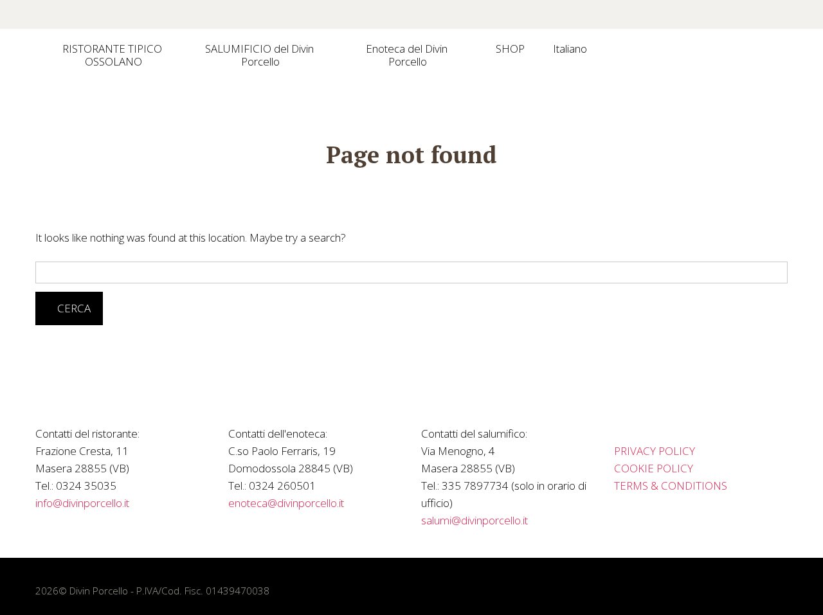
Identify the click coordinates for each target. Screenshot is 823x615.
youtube (733, 14)
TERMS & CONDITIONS (670, 485)
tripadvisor (704, 14)
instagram (676, 14)
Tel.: (44, 485)
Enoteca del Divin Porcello (408, 55)
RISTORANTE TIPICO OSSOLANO (113, 55)
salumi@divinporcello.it (474, 520)
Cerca (74, 308)
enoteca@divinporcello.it (286, 502)
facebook (648, 14)
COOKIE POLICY (653, 468)
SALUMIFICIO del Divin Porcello (260, 55)
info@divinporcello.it (82, 502)
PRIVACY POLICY (654, 450)
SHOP (510, 48)
